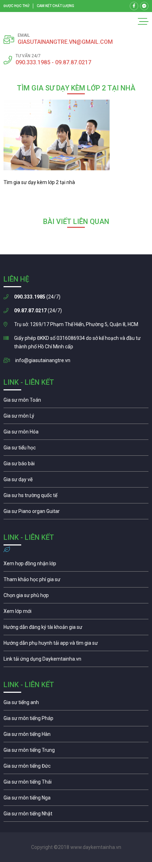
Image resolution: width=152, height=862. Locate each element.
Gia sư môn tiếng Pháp (76, 720)
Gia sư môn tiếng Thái (76, 784)
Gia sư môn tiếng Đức (76, 768)
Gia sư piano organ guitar (76, 513)
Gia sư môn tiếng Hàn (76, 736)
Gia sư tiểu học (76, 449)
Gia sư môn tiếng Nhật (76, 815)
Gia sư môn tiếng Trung (76, 752)
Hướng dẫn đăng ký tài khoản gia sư (76, 629)
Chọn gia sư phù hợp (76, 597)
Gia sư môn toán (76, 402)
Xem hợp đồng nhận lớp (76, 565)
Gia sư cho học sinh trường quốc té (76, 497)
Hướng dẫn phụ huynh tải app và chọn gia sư (76, 645)
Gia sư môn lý (76, 418)
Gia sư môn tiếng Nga (76, 661)
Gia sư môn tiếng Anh (76, 704)
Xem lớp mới (76, 613)
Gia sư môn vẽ (76, 481)
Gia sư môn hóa (76, 433)
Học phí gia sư (76, 581)
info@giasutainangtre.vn (42, 360)
